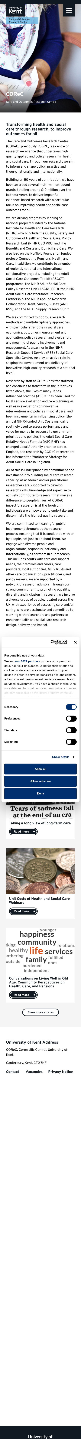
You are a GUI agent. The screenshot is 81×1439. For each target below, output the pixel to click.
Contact (13, 1072)
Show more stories (41, 1012)
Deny (40, 793)
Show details (60, 756)
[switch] (71, 719)
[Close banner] (75, 642)
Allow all (40, 768)
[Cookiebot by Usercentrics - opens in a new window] (51, 642)
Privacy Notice (60, 1072)
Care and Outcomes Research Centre (19, 21)
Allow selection (40, 781)
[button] (69, 10)
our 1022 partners (27, 661)
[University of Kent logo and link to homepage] (15, 10)
